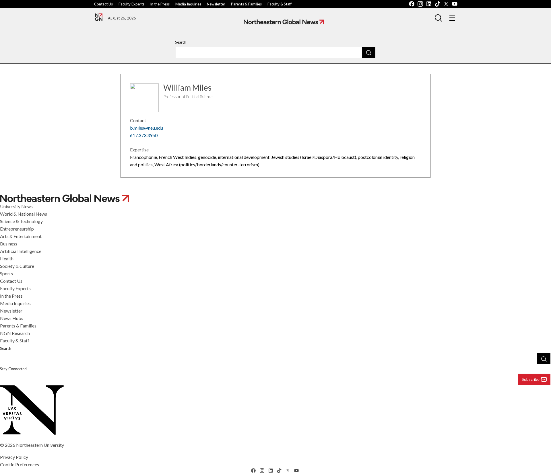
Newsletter (216, 4)
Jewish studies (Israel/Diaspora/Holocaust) (313, 157)
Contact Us (103, 4)
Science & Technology (21, 221)
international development (243, 157)
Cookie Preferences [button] (19, 464)
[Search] (368, 52)
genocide (207, 157)
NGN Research (15, 333)
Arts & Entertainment (21, 236)
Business (8, 243)
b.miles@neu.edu (146, 127)
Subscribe (531, 379)
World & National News (23, 213)
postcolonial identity (378, 157)
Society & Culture (17, 266)
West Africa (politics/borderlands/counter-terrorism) (206, 164)
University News (16, 206)
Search (180, 42)
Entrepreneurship (17, 228)
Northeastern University (40, 445)
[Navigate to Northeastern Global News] (284, 21)
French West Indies (177, 157)
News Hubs (11, 318)
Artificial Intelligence (20, 251)
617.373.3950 (144, 135)
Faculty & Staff (279, 4)
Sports (6, 273)
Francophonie (143, 157)
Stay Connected (13, 368)
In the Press (160, 4)
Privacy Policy (14, 457)
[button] (438, 18)
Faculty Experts (131, 4)
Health (6, 258)
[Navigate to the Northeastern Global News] (99, 17)
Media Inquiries (188, 4)
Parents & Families (246, 4)
